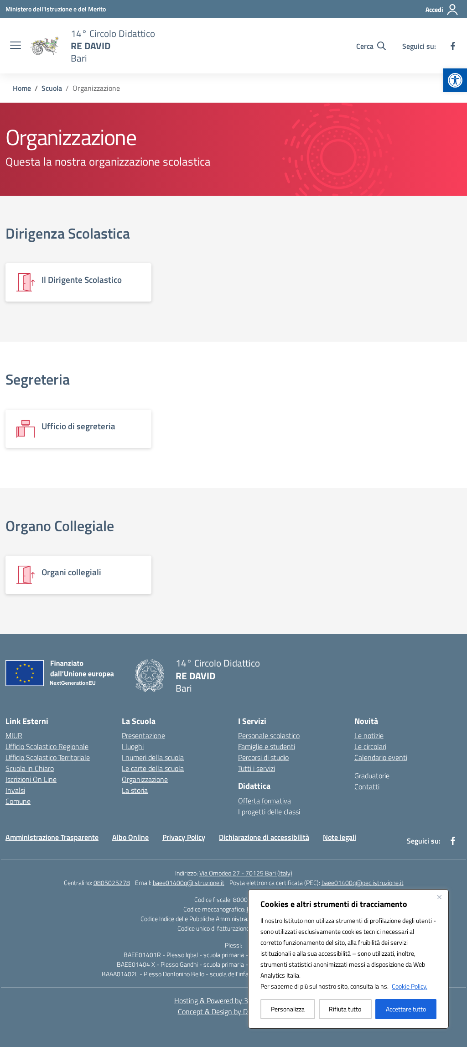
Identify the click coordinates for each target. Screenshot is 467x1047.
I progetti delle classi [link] (269, 811)
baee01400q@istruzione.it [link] (188, 882)
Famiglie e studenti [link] (266, 746)
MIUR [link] (13, 735)
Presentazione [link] (143, 735)
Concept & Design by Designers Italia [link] (234, 1011)
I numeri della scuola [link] (153, 757)
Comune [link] (18, 801)
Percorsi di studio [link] (263, 757)
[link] (455, 80)
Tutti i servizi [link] (256, 768)
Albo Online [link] (130, 837)
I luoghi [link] (133, 746)
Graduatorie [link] (371, 775)
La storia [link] (135, 790)
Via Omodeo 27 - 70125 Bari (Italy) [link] (245, 873)
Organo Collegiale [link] (59, 526)
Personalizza (288, 1009)
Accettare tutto (406, 1009)
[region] (348, 959)
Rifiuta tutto (345, 1009)
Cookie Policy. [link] (409, 986)
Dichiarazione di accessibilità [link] (264, 837)
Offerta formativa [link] (264, 800)
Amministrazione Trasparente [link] (52, 837)
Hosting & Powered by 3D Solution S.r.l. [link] (233, 1000)
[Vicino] (439, 896)
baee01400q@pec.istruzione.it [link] (363, 882)
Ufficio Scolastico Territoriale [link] (47, 757)
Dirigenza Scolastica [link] (67, 233)
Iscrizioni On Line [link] (31, 779)
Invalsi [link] (15, 790)
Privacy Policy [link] (183, 837)
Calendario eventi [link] (380, 757)
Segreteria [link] (37, 379)
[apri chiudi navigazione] (15, 46)
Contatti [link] (366, 786)
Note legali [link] (339, 837)
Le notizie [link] (369, 735)
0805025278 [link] (111, 882)
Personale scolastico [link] (269, 735)
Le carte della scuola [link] (153, 768)
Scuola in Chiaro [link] (29, 768)
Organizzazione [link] (145, 779)
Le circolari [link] (370, 746)
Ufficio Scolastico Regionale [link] (46, 746)
